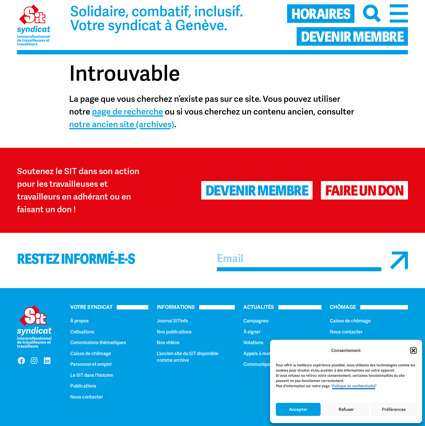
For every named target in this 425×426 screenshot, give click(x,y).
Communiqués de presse (269, 364)
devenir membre (352, 36)
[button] (413, 350)
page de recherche (127, 111)
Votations (253, 343)
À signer (251, 332)
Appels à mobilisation (265, 354)
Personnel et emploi (91, 364)
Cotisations (82, 332)
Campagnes (256, 321)
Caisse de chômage (90, 354)
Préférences (394, 409)
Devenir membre (257, 190)
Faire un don (364, 190)
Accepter (298, 409)
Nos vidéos (168, 343)
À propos (79, 321)
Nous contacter (86, 397)
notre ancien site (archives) (121, 124)
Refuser (346, 409)
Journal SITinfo (172, 321)
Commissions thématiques (98, 343)
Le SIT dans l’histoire (91, 375)
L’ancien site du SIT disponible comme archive (187, 357)
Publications (83, 386)
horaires (320, 14)
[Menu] (399, 13)
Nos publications (174, 332)
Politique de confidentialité (353, 386)
